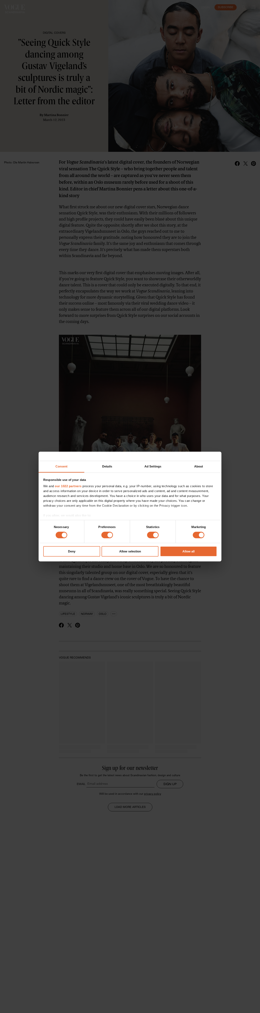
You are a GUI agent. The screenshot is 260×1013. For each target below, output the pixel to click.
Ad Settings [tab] (152, 466)
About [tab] (198, 466)
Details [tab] (107, 466)
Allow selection (130, 551)
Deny (71, 551)
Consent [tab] (61, 466)
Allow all (188, 551)
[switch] (107, 535)
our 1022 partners (68, 486)
